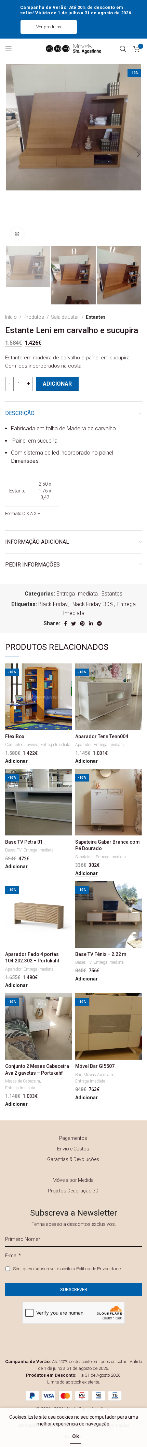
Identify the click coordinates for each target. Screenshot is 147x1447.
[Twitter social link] (73, 623)
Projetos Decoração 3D (73, 1190)
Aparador (83, 744)
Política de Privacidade (98, 1268)
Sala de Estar (65, 317)
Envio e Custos (73, 1148)
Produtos (34, 317)
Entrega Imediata (77, 593)
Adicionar (57, 384)
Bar (78, 1074)
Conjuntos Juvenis (21, 744)
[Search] (123, 49)
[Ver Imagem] (17, 234)
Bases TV (13, 850)
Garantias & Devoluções (73, 1159)
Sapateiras (84, 857)
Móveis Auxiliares (99, 1074)
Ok (75, 1436)
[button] (16, 761)
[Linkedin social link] (91, 623)
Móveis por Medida (73, 1180)
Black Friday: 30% (92, 604)
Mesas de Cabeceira (22, 1081)
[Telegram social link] (99, 623)
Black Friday (53, 604)
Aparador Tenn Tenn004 (101, 736)
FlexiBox (14, 736)
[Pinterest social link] (82, 623)
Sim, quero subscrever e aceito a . (67, 1268)
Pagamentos (73, 1138)
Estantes (96, 317)
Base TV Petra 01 (24, 842)
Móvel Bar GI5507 (95, 1066)
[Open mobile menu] (8, 49)
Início (11, 317)
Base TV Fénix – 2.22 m (100, 954)
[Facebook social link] (65, 623)
